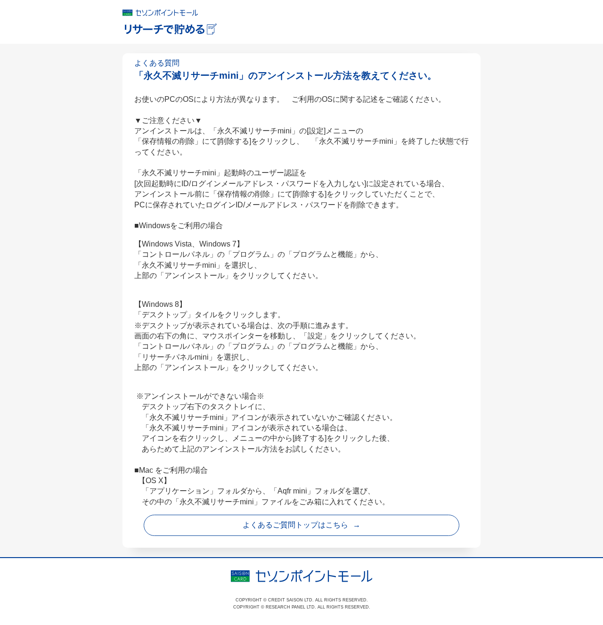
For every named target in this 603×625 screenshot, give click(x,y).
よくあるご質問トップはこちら (295, 525)
